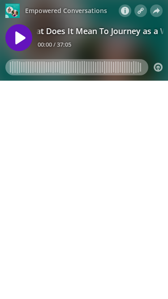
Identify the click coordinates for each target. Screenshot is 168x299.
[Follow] (140, 10)
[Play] (18, 37)
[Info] (125, 10)
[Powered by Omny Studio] (158, 67)
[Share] (156, 10)
